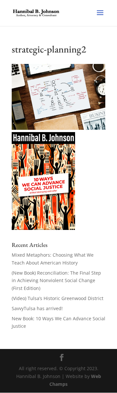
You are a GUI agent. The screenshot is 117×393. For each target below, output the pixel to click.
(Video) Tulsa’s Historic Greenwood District (57, 298)
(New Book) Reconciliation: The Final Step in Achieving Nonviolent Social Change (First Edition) (56, 281)
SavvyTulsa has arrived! (37, 308)
